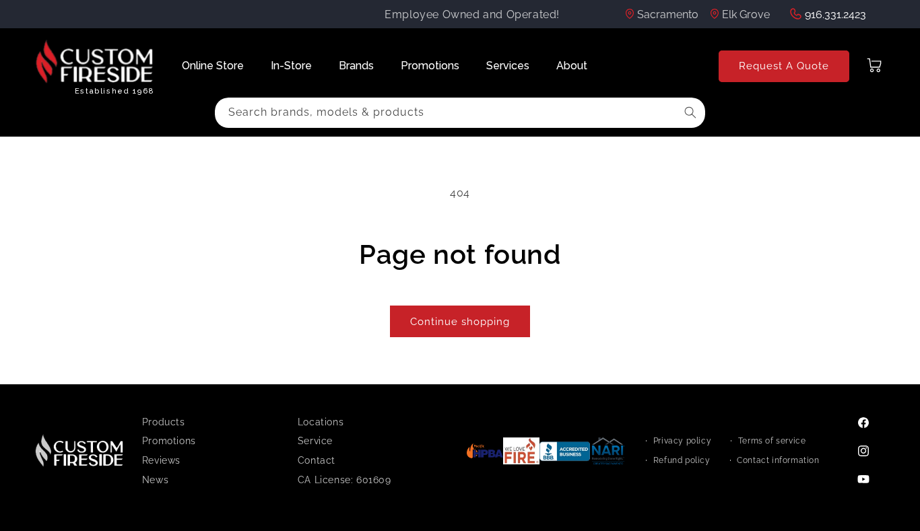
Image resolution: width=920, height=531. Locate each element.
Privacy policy (682, 441)
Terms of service (772, 441)
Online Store (213, 65)
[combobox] (460, 113)
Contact (316, 460)
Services (507, 65)
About (571, 65)
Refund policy (682, 460)
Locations (320, 422)
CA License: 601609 (344, 479)
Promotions (430, 65)
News (155, 479)
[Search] (690, 112)
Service (315, 440)
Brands (356, 65)
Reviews (161, 460)
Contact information (778, 460)
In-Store (291, 65)
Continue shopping (460, 322)
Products (163, 422)
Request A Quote (784, 66)
